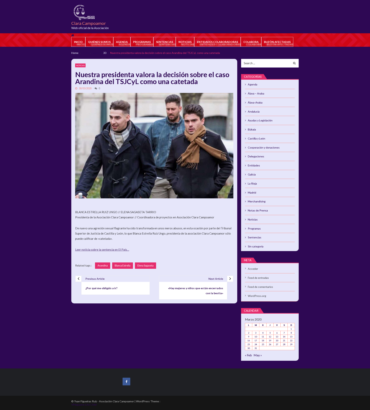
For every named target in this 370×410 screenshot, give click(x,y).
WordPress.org (257, 295)
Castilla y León (256, 138)
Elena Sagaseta (145, 265)
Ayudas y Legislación (260, 120)
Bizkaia (252, 129)
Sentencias (164, 41)
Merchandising (257, 201)
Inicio (78, 41)
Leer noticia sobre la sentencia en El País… (102, 249)
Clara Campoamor (88, 23)
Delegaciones (256, 156)
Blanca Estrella (122, 265)
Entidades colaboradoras (217, 41)
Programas (142, 41)
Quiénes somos (99, 41)
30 (248, 348)
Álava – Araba (256, 93)
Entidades (254, 165)
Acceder (253, 268)
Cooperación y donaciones (264, 147)
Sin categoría (255, 246)
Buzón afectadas (277, 41)
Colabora (251, 41)
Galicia (252, 174)
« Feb (248, 355)
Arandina (103, 265)
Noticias (185, 41)
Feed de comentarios (260, 286)
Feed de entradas (258, 277)
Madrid (252, 192)
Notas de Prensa (258, 210)
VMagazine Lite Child (84, 404)
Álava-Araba (255, 102)
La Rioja (252, 183)
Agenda (122, 41)
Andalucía (254, 111)
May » (258, 355)
